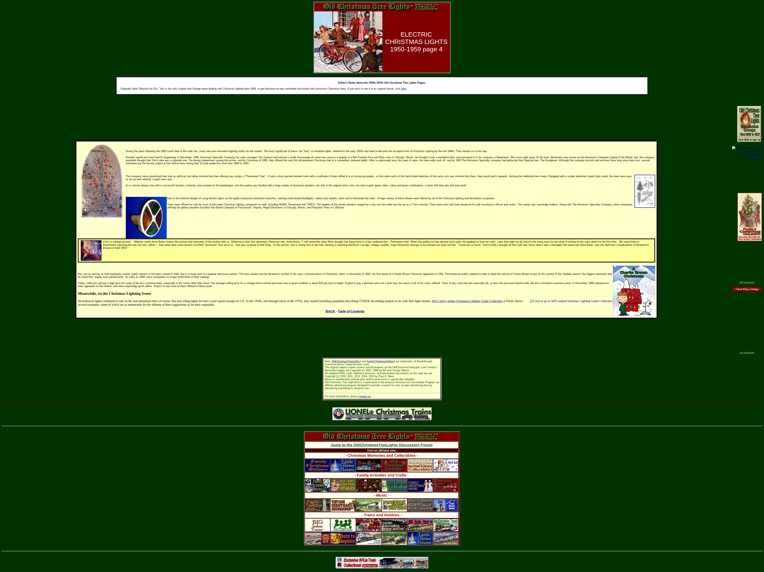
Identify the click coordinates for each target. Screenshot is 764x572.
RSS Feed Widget (747, 282)
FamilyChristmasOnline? (381, 361)
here (403, 88)
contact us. (365, 396)
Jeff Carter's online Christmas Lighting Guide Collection (467, 301)
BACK (330, 311)
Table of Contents (351, 311)
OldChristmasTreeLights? (346, 361)
